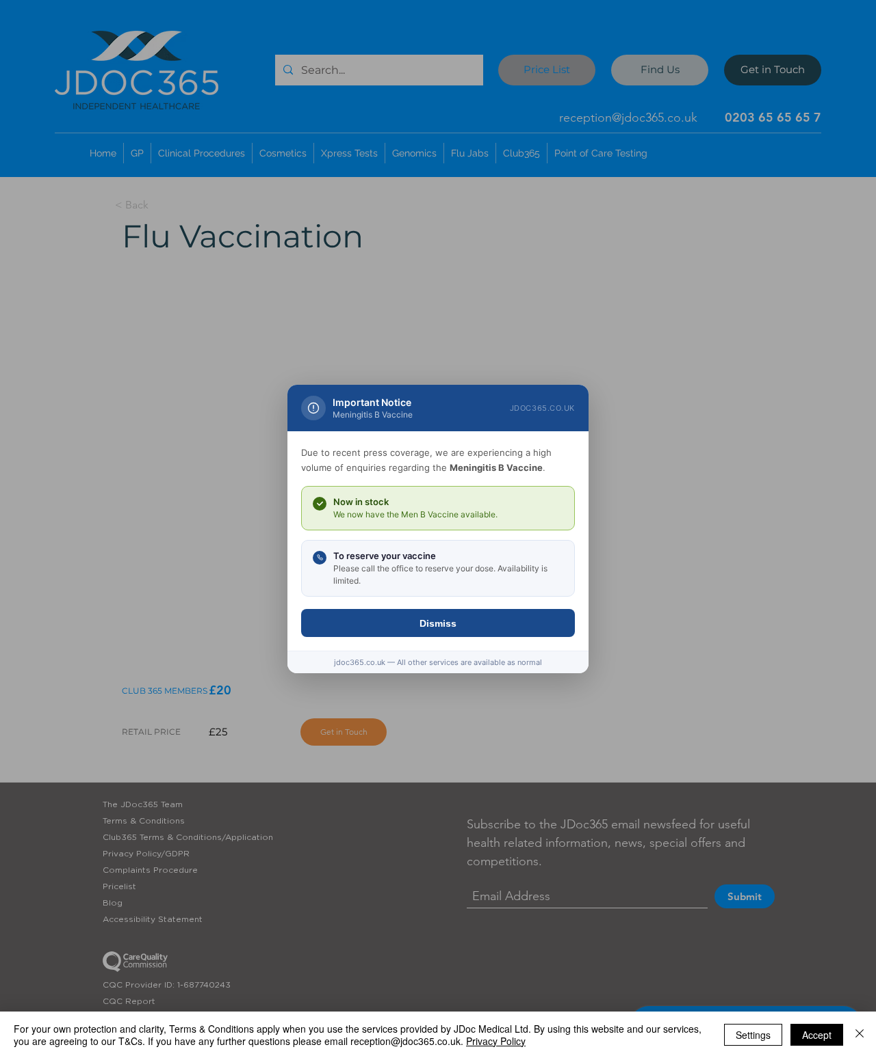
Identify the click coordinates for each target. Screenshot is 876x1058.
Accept (817, 1035)
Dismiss (438, 623)
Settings (753, 1035)
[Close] (859, 1034)
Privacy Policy (496, 1041)
